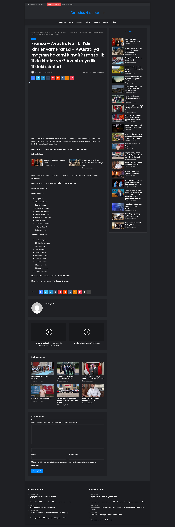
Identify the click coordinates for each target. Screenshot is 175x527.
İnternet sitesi (73, 454)
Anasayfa (62, 22)
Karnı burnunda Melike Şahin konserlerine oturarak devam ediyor (133, 182)
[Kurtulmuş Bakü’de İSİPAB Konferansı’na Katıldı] (68, 368)
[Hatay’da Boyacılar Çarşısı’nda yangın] (118, 174)
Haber (71, 22)
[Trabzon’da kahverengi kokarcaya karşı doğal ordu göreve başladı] (118, 137)
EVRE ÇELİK (38, 72)
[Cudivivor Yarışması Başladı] (42, 390)
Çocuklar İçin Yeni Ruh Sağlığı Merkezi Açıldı (133, 224)
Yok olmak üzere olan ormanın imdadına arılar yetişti (134, 69)
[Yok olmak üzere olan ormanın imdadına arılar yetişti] (118, 69)
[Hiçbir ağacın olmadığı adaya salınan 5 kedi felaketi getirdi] (118, 89)
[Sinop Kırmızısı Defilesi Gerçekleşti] (42, 368)
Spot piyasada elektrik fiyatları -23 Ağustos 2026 (133, 79)
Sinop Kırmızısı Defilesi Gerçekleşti (73, 4)
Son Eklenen (128, 32)
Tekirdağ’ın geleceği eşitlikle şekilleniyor (132, 215)
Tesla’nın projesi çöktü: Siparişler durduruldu (133, 126)
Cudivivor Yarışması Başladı (41, 399)
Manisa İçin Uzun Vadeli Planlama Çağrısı (90, 399)
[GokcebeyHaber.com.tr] (87, 12)
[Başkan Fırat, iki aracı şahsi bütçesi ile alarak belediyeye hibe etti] (68, 390)
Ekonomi (79, 22)
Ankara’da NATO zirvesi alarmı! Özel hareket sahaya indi (92, 162)
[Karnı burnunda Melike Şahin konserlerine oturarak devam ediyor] (118, 183)
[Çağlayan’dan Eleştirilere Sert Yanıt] (37, 162)
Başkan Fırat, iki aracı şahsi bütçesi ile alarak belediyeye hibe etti (67, 400)
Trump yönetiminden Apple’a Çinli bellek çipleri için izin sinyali (133, 117)
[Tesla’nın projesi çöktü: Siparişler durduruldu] (118, 128)
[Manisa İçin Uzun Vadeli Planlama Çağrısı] (93, 390)
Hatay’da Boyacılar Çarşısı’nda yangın (132, 172)
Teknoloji (96, 22)
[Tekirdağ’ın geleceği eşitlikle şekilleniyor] (118, 216)
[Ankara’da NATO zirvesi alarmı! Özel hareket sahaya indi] (75, 162)
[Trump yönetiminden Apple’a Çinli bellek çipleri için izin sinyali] (118, 118)
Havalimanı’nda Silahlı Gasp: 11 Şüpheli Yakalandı (133, 206)
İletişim (113, 22)
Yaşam (105, 22)
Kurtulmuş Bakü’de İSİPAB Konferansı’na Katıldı (66, 378)
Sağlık (87, 22)
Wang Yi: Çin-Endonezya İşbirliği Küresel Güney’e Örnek (93, 378)
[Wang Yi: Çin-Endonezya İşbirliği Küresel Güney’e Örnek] (93, 368)
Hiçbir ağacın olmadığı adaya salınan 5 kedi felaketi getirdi (133, 88)
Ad (32, 447)
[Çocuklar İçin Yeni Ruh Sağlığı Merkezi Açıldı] (118, 225)
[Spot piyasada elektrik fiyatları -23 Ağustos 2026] (118, 79)
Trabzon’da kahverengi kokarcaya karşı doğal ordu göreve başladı (133, 136)
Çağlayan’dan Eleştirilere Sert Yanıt (132, 40)
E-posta (34, 454)
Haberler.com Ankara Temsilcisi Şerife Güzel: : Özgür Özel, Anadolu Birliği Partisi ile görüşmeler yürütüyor (134, 194)
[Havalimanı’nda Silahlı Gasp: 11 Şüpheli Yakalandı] (118, 207)
